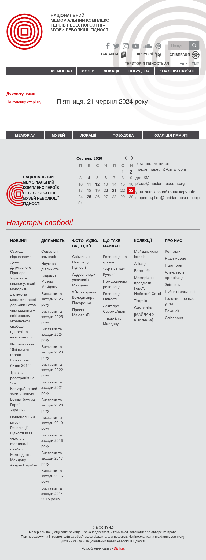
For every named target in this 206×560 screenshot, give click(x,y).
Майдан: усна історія (146, 253)
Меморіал (61, 70)
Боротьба (142, 270)
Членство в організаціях (175, 274)
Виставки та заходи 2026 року (52, 299)
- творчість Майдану (112, 320)
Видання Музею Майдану (49, 281)
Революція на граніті (115, 259)
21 (114, 190)
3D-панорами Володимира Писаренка (84, 297)
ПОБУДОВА (139, 70)
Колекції (143, 240)
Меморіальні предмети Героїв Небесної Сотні (147, 285)
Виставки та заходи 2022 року (52, 369)
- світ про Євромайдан (114, 308)
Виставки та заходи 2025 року (52, 316)
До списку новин (20, 93)
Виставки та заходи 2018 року (52, 440)
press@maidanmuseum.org (160, 183)
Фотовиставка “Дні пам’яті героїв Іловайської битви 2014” (22, 354)
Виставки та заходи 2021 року (52, 387)
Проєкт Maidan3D (81, 312)
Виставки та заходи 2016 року (52, 476)
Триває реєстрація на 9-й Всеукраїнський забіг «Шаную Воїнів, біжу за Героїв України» (23, 390)
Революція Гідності (112, 296)
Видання (109, 54)
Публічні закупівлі (180, 291)
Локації (111, 70)
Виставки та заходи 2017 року (52, 458)
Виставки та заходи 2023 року (52, 352)
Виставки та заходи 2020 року (52, 405)
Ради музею (175, 258)
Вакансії (172, 310)
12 (97, 184)
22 (122, 190)
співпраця (180, 54)
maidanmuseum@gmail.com (160, 169)
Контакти (173, 251)
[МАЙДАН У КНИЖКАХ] (144, 317)
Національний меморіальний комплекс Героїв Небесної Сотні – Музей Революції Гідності (80, 22)
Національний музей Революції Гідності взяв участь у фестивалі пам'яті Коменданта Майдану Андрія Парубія (23, 441)
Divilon (119, 548)
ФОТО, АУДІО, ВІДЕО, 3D (85, 243)
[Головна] (28, 35)
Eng (196, 63)
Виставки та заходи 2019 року (52, 423)
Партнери (173, 265)
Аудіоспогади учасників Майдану (83, 279)
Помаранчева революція (115, 283)
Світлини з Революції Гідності (81, 262)
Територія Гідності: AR (147, 63)
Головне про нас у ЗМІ (179, 301)
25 (89, 197)
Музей (87, 70)
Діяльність (53, 240)
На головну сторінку (23, 101)
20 (106, 190)
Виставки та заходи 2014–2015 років (53, 493)
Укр (183, 63)
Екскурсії (144, 54)
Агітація (141, 263)
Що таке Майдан (111, 243)
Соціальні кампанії (49, 253)
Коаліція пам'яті (177, 70)
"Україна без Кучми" (114, 271)
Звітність (172, 284)
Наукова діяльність (50, 266)
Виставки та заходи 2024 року (52, 334)
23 (131, 190)
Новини (18, 240)
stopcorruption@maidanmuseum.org (167, 197)
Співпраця (174, 317)
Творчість (142, 300)
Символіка (143, 307)
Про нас (173, 240)
